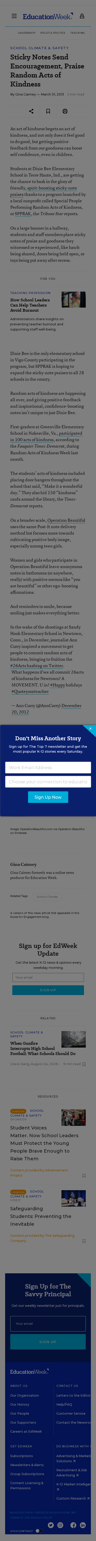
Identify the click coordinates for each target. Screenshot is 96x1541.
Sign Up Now (48, 797)
